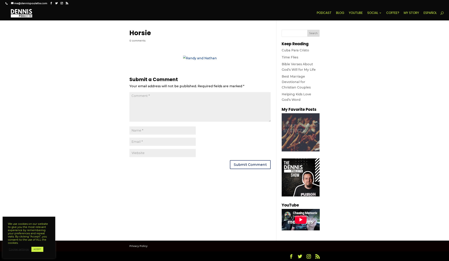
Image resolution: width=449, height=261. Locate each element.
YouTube (356, 13)
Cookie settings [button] (19, 249)
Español (430, 13)
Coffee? (392, 13)
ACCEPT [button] (37, 249)
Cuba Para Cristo (295, 50)
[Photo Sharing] (200, 58)
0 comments (137, 40)
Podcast (324, 13)
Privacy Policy (138, 246)
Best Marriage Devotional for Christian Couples (296, 82)
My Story (411, 13)
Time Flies (290, 57)
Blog (340, 13)
